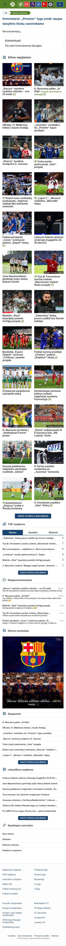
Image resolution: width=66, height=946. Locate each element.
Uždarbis (6, 839)
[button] (4, 4)
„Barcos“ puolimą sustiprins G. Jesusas (21, 739)
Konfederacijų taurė (11, 927)
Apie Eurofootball (25, 936)
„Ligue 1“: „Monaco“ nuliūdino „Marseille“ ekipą (25, 755)
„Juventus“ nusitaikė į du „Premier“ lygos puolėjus (27, 733)
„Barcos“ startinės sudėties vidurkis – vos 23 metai (26, 588)
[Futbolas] (5, 13)
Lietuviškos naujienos (12, 879)
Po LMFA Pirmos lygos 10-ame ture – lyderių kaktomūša (29, 811)
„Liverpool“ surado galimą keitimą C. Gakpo (23, 554)
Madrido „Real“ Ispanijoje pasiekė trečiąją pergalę (26, 560)
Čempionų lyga (40, 870)
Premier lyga (39, 874)
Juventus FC (40, 922)
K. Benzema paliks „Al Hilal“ (16, 596)
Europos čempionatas (12, 908)
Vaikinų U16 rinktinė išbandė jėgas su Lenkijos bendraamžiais (32, 805)
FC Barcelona (40, 913)
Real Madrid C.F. (41, 903)
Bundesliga (39, 879)
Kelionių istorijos (10, 845)
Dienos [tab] (12, 532)
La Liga (37, 884)
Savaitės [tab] (32, 532)
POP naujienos (9, 874)
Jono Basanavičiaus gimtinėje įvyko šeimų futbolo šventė (29, 783)
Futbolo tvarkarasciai (11, 889)
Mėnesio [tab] (53, 532)
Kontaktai (12, 936)
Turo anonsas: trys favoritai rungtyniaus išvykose (25, 794)
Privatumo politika (41, 936)
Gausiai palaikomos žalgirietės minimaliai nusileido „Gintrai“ (31, 789)
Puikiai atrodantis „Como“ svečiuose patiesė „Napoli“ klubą (31, 621)
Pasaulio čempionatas (12, 903)
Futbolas (54, 936)
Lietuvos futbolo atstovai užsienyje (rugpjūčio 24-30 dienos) (30, 778)
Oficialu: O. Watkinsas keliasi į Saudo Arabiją (24, 728)
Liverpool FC (39, 917)
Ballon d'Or (7, 884)
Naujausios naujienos (11, 870)
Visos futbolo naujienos (33, 516)
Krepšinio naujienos (12, 850)
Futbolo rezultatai (10, 893)
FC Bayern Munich (42, 908)
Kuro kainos (8, 834)
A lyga (37, 889)
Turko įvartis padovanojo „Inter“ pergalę (21, 744)
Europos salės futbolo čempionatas (12, 914)
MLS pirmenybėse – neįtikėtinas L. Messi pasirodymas (28, 549)
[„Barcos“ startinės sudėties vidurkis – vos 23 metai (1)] (33, 672)
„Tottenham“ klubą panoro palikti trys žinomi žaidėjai (28, 538)
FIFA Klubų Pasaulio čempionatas (11, 921)
